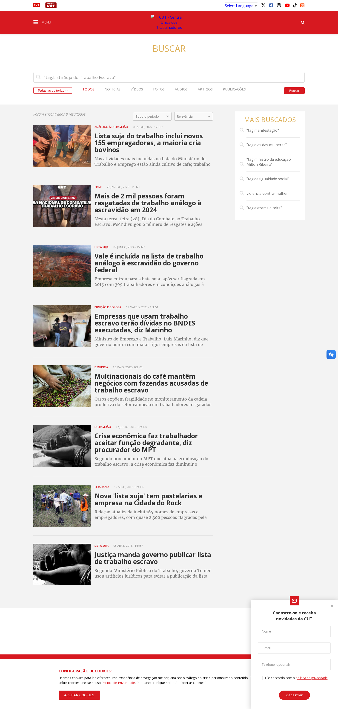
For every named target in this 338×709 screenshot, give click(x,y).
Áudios (181, 89)
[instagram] (279, 5)
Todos (88, 89)
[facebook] (271, 5)
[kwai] (302, 4)
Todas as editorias (51, 90)
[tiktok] (294, 5)
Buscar (294, 91)
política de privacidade (311, 678)
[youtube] (286, 5)
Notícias (112, 89)
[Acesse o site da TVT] (36, 6)
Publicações (234, 89)
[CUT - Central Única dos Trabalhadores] (169, 22)
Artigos (205, 89)
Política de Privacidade (118, 682)
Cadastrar (294, 695)
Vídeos (137, 89)
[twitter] (263, 5)
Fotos (159, 89)
